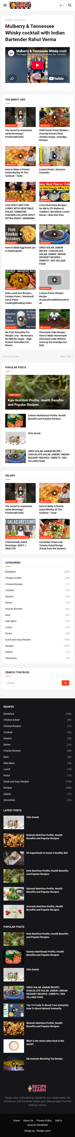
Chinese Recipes (37, 584)
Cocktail (37, 590)
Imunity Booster (37, 608)
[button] (5, 5)
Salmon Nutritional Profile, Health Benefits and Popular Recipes (47, 417)
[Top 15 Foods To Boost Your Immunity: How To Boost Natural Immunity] (13, 1010)
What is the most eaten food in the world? (45, 1042)
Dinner (37, 602)
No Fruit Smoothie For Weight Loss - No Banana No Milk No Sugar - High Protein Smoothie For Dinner (19, 339)
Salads (37, 652)
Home (8, 20)
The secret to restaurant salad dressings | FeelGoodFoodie (18, 133)
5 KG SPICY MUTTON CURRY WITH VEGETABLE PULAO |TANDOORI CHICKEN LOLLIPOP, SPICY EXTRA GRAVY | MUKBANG (20, 212)
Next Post (66, 356)
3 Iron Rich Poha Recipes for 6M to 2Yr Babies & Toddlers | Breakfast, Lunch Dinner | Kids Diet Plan (54, 210)
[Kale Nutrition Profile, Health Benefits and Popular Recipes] (13, 876)
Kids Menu (37, 621)
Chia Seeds (34, 433)
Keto (37, 615)
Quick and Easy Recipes (37, 639)
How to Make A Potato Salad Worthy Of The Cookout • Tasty (17, 172)
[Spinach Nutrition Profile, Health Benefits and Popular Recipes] (13, 894)
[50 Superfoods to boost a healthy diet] (13, 858)
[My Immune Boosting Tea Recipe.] (13, 1064)
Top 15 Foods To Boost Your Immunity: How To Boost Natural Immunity (47, 1007)
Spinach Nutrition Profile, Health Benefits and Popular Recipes (44, 890)
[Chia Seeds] (15, 438)
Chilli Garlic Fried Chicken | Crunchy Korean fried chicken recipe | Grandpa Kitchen (54, 135)
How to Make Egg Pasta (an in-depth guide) (20, 249)
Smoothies (37, 658)
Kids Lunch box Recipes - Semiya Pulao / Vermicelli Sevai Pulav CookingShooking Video (19, 298)
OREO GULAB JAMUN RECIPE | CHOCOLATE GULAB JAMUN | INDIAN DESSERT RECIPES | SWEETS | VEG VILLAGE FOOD (52, 255)
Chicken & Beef (37, 578)
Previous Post (11, 356)
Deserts (37, 596)
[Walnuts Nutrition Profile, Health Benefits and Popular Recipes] (13, 840)
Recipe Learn (44, 1130)
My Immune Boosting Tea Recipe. (44, 1058)
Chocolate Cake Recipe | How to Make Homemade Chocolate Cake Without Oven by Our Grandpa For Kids (53, 339)
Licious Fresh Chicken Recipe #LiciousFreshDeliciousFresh (54, 298)
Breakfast (19, 20)
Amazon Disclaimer (37, 1124)
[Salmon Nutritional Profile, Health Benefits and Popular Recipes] (15, 420)
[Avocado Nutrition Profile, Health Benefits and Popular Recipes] (13, 911)
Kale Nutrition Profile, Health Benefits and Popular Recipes (47, 872)
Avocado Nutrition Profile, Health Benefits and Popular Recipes (44, 908)
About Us (28, 1120)
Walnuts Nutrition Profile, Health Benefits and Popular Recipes (44, 837)
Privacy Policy (44, 1120)
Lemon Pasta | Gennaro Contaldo (52, 171)
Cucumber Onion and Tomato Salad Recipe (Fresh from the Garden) (52, 545)
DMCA (58, 1120)
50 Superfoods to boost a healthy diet (47, 852)
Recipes (37, 645)
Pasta (37, 633)
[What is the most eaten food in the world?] (13, 1046)
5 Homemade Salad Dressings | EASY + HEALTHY (16, 545)
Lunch (37, 627)
